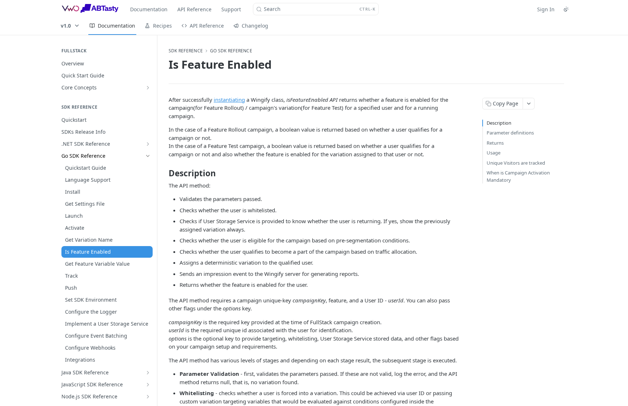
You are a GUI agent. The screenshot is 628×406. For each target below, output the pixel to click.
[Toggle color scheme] (566, 9)
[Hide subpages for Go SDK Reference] (148, 156)
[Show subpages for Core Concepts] (148, 88)
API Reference (194, 9)
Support (231, 9)
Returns (495, 143)
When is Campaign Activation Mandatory (518, 176)
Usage (493, 152)
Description (499, 123)
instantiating (229, 99)
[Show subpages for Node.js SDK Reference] (148, 396)
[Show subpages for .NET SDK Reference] (148, 144)
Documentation (149, 9)
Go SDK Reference (231, 51)
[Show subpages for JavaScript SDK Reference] (148, 384)
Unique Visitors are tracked (516, 163)
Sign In (546, 9)
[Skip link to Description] (164, 173)
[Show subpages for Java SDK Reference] (148, 372)
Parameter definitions (510, 132)
